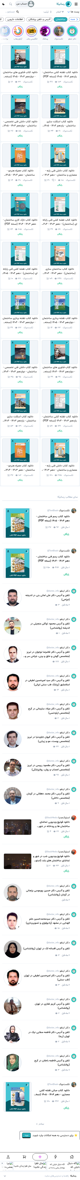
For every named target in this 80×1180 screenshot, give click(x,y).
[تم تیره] (3, 4)
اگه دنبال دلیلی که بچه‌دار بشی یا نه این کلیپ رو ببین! (56, 1166)
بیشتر (41, 1124)
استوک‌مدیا (57, 817)
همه (73, 19)
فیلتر (58, 12)
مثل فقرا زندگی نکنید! (22, 1166)
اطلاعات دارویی (15, 19)
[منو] (76, 4)
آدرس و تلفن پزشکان (39, 19)
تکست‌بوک (68, 81)
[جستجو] (10, 4)
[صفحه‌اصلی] (72, 1156)
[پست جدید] (39, 1156)
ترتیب (46, 12)
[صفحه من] (8, 1156)
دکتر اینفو (58, 591)
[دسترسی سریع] (56, 1156)
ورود (26, 1135)
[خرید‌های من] (24, 1156)
